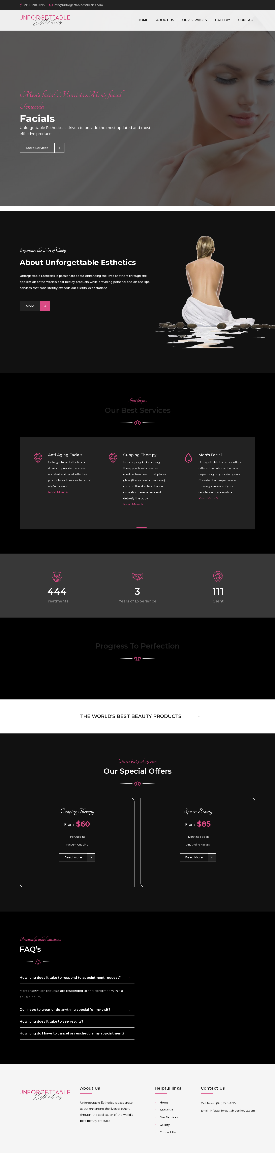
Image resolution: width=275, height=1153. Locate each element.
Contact (246, 20)
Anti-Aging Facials (65, 455)
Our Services (194, 20)
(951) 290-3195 (34, 5)
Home (143, 20)
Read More (57, 492)
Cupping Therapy (139, 455)
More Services (37, 148)
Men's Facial (210, 455)
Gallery (222, 20)
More (30, 306)
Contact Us (168, 1132)
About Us (165, 20)
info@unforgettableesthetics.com (78, 5)
